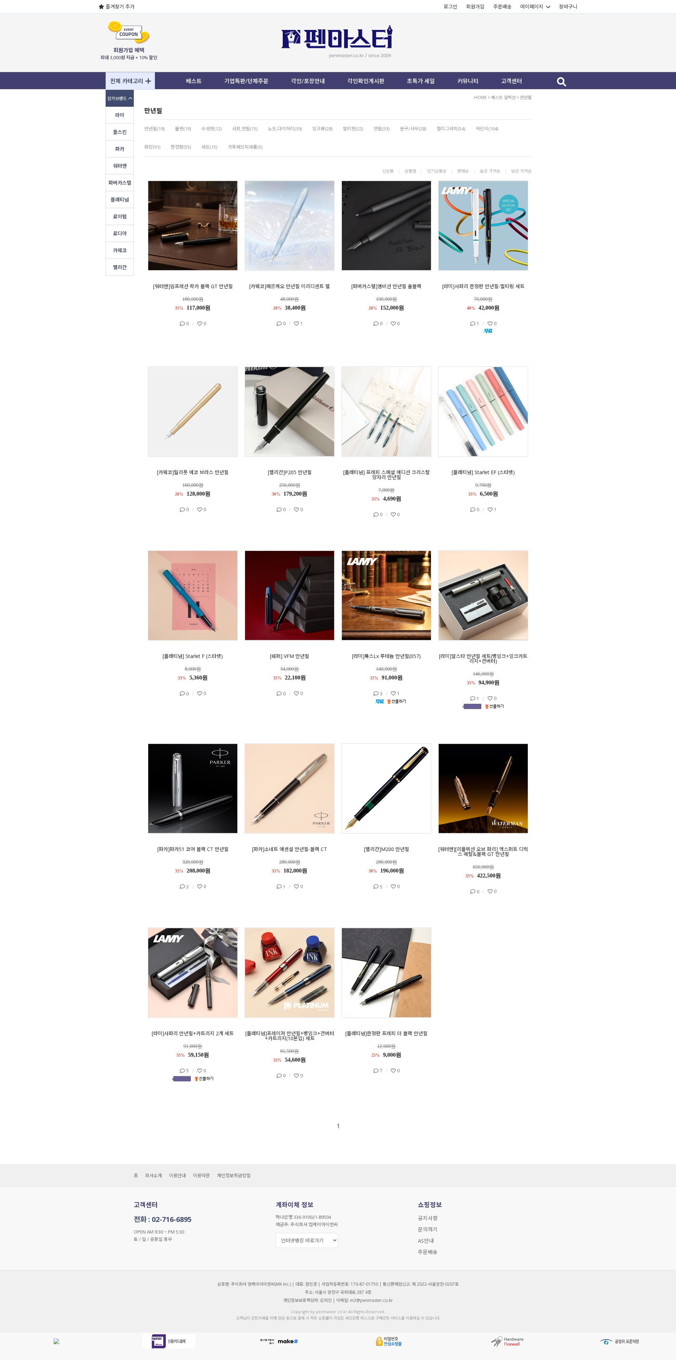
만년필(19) (154, 128)
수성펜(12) (211, 128)
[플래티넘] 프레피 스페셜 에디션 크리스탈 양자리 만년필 (386, 475)
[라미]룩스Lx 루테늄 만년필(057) (386, 656)
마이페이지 (531, 6)
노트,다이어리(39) (285, 128)
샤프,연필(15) (244, 128)
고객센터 (511, 81)
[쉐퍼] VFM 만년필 (289, 656)
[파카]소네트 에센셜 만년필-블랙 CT (289, 849)
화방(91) (152, 147)
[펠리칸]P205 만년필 (290, 472)
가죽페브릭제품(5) (245, 147)
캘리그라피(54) (451, 128)
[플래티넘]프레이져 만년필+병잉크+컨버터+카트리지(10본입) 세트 (289, 1036)
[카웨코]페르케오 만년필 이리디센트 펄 (289, 286)
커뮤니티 (467, 81)
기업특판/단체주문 (246, 81)
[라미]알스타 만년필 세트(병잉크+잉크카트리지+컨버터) (483, 659)
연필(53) (381, 128)
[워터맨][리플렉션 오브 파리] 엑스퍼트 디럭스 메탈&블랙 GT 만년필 (483, 852)
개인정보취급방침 (234, 1175)
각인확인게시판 (366, 81)
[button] (130, 81)
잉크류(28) (322, 128)
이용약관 (201, 1175)
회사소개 (153, 1175)
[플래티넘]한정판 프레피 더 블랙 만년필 (386, 1033)
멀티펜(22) (353, 128)
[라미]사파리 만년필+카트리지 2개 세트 (193, 1033)
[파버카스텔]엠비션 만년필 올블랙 (386, 286)
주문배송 (502, 6)
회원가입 (475, 6)
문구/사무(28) (413, 128)
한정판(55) (181, 147)
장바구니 (568, 6)
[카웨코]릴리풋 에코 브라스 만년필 (193, 472)
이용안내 (177, 1175)
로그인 (450, 6)
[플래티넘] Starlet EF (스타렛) (483, 472)
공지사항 (428, 1218)
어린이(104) (487, 128)
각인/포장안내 (308, 81)
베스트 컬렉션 (503, 97)
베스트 (194, 81)
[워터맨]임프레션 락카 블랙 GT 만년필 (193, 286)
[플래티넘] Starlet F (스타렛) (193, 656)
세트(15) (209, 147)
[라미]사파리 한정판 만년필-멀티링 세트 (483, 286)
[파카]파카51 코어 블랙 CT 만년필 (193, 849)
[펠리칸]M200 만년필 (386, 849)
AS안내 (426, 1240)
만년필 (526, 97)
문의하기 (428, 1229)
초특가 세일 (421, 81)
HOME (480, 97)
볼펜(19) (183, 128)
